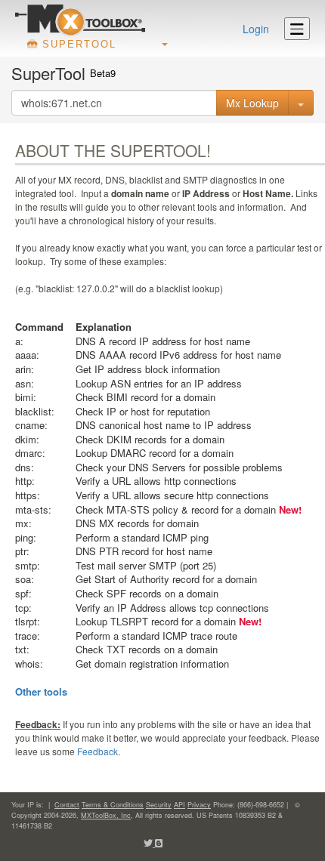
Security (159, 805)
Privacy (199, 805)
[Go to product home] (80, 19)
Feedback (97, 751)
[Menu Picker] (297, 28)
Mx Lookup (252, 102)
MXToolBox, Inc (106, 815)
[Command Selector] (301, 103)
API (179, 805)
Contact (66, 805)
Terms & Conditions (113, 805)
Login (256, 28)
